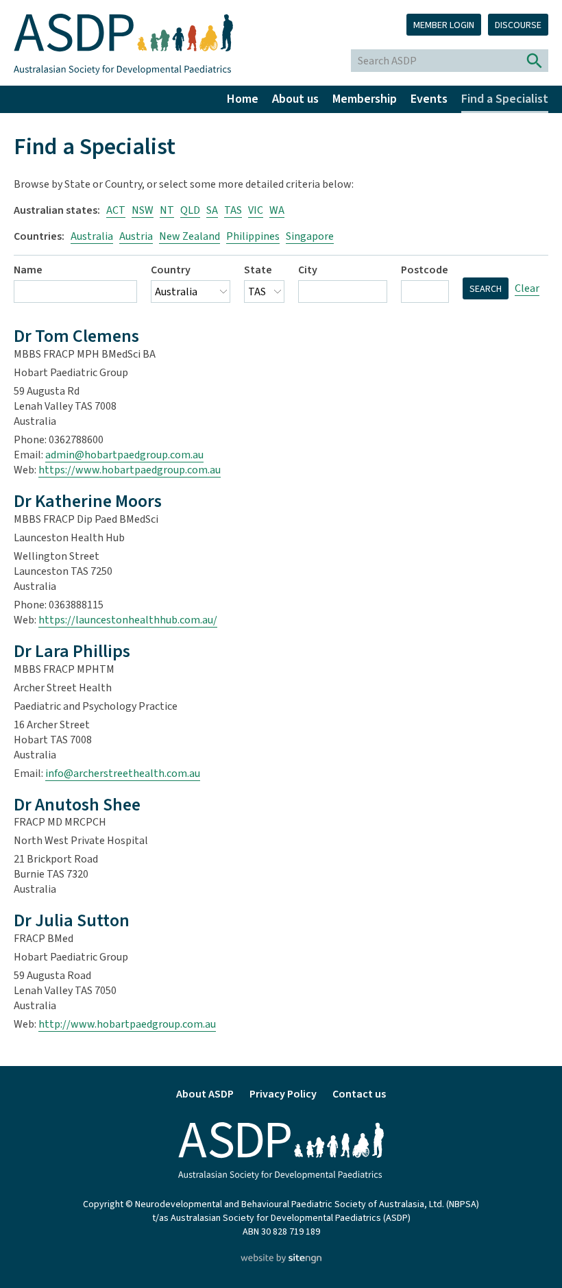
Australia (92, 236)
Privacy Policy (283, 1094)
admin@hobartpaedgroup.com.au (124, 454)
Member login (443, 25)
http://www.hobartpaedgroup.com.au (127, 1024)
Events (429, 99)
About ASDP (205, 1094)
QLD (190, 210)
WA (276, 210)
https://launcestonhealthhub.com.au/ (127, 620)
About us (295, 99)
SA (212, 210)
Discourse (518, 25)
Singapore (310, 236)
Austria (136, 236)
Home (242, 99)
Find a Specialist (504, 99)
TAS (233, 210)
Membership (364, 99)
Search (485, 289)
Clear (527, 288)
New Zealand (189, 236)
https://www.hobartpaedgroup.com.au (129, 470)
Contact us (359, 1094)
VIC (255, 210)
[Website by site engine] (281, 1259)
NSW (143, 210)
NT (167, 210)
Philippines (253, 236)
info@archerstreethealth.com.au (122, 773)
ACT (115, 210)
